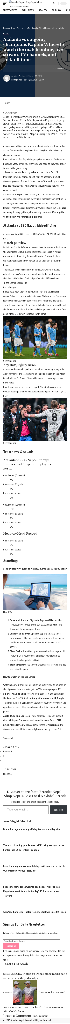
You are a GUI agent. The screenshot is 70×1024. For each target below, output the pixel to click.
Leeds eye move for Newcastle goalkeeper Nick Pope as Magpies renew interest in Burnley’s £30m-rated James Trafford (31, 891)
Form (53, 127)
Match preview (36, 120)
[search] (49, 3)
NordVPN (51, 134)
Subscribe (58, 809)
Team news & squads (21, 123)
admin (13, 76)
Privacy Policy (29, 955)
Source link (8, 738)
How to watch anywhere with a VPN (24, 116)
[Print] (26, 68)
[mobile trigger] (6, 3)
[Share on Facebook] (10, 68)
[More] (31, 68)
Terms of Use (38, 951)
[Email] (21, 68)
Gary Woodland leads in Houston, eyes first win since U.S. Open (34, 911)
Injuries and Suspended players (31, 127)
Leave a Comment (40, 1015)
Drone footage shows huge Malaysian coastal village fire (32, 829)
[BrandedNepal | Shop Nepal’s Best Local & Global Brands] (28, 3)
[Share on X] (16, 68)
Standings (29, 130)
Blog (6, 33)
